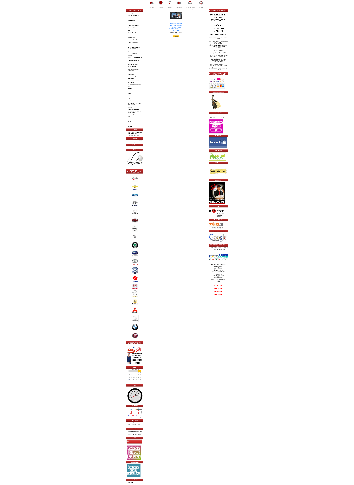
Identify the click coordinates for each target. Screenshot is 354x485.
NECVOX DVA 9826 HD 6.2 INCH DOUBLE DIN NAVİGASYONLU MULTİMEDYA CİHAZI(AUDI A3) (135, 433)
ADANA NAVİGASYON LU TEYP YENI (135, 116)
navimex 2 (130, 121)
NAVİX (129, 93)
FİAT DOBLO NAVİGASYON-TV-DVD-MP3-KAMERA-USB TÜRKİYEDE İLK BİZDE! (135, 59)
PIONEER (130, 88)
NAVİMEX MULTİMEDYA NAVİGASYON (133, 77)
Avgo (129, 118)
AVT (128, 441)
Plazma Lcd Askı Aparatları (133, 25)
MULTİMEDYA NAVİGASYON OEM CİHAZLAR (134, 104)
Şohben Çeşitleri (131, 20)
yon (129, 123)
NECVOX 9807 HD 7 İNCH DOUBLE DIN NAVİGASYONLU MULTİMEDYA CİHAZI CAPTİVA (176, 27)
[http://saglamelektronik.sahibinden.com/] (218, 177)
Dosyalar (170, 7)
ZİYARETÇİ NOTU (190, 7)
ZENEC (129, 98)
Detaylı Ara (135, 142)
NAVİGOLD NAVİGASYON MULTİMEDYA (133, 81)
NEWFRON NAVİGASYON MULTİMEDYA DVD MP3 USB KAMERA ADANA (134, 111)
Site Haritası (135, 147)
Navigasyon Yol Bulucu (132, 27)
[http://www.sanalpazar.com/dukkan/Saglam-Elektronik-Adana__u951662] (217, 160)
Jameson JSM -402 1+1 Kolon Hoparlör (134, 54)
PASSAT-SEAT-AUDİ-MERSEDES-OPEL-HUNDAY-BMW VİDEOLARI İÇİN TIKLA (135, 134)
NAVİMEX (130, 107)
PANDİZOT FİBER (132, 66)
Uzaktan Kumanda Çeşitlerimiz (134, 35)
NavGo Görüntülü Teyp (133, 18)
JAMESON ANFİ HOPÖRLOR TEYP (134, 85)
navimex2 (130, 126)
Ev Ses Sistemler (131, 22)
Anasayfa (152, 7)
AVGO (129, 91)
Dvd (129, 30)
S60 (129, 51)
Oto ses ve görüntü (132, 13)
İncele (176, 36)
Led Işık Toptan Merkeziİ (133, 42)
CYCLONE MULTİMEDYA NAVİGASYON (133, 74)
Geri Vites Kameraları (132, 32)
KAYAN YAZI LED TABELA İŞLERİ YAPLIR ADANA (134, 48)
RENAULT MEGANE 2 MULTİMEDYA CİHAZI (133, 63)
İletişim (201, 7)
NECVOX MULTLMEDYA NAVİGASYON (133, 70)
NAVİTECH (130, 96)
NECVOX (130, 44)
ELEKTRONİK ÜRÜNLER (133, 40)
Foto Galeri (179, 7)
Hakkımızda (161, 7)
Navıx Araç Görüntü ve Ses (133, 15)
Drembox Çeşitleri (131, 37)
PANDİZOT (130, 100)
